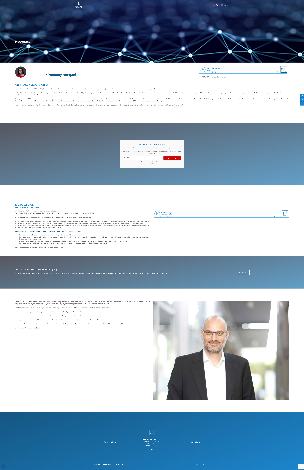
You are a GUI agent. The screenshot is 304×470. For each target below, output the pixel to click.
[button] (217, 5)
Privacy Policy (198, 464)
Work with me (196, 442)
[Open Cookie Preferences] (3, 468)
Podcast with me (110, 442)
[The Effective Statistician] (78, 5)
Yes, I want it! (172, 158)
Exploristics (44, 89)
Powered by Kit (152, 163)
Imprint (187, 464)
